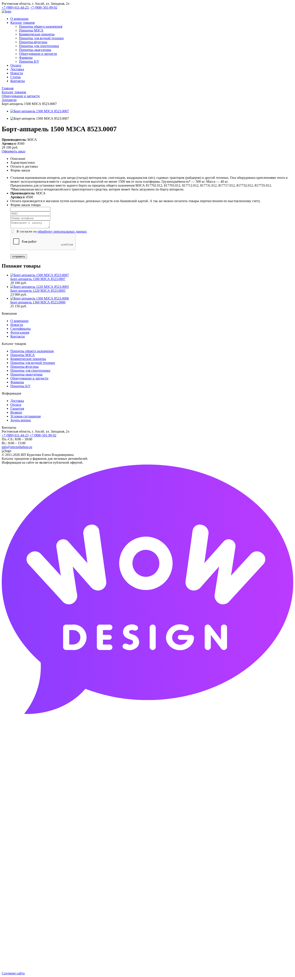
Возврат (16, 412)
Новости (16, 325)
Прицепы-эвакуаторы (26, 374)
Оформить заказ (13, 151)
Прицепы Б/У (20, 386)
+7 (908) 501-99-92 (43, 7)
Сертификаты (20, 328)
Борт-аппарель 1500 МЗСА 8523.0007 (37, 279)
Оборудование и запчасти (29, 378)
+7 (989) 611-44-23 (15, 7)
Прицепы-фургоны (24, 366)
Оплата (15, 404)
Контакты (17, 336)
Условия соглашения (25, 416)
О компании (19, 321)
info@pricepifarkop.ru (17, 447)
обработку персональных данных (62, 231)
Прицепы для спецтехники (30, 370)
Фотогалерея (19, 332)
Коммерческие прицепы (28, 359)
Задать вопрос (20, 420)
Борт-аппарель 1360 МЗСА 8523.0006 (37, 302)
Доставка (17, 401)
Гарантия (17, 408)
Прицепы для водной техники (32, 363)
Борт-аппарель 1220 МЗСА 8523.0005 (37, 290)
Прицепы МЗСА (22, 355)
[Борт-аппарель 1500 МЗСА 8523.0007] (39, 111)
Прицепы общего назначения (32, 351)
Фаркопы (17, 382)
